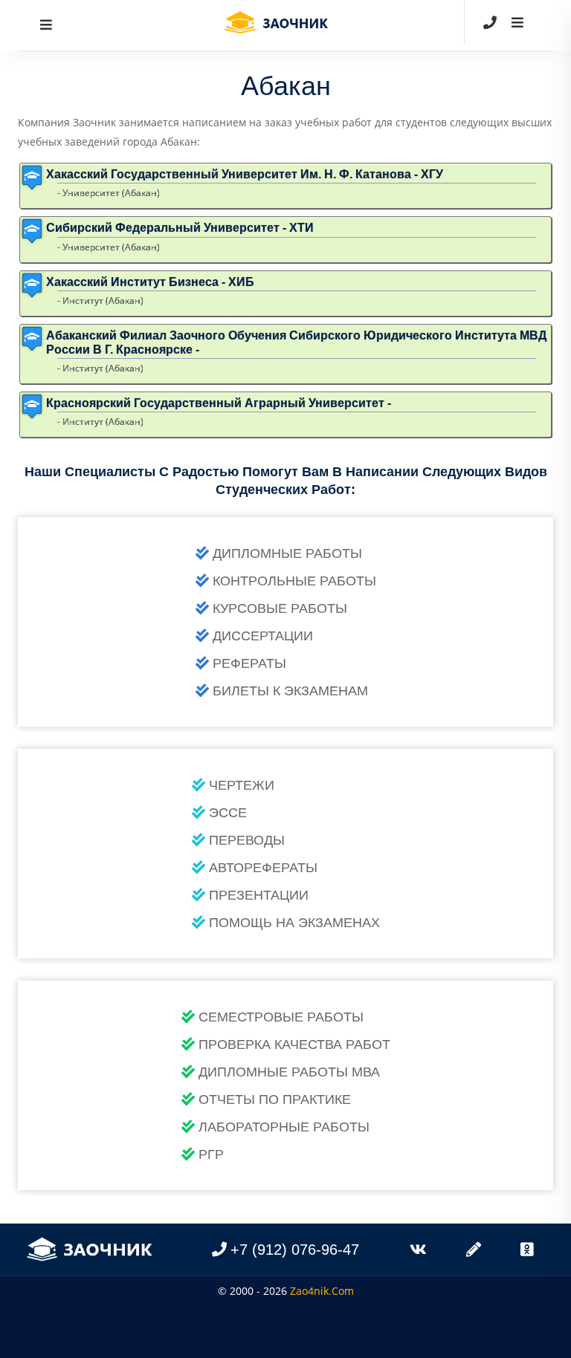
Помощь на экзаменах (294, 922)
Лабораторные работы (284, 1127)
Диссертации (263, 635)
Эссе (228, 812)
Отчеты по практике (275, 1099)
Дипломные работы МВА (289, 1072)
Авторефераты (263, 867)
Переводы (247, 840)
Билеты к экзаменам (290, 690)
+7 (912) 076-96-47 (294, 1249)
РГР (211, 1154)
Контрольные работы (294, 581)
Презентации (259, 895)
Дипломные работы (287, 553)
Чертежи (241, 785)
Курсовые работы (280, 608)
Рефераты (249, 663)
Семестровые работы (281, 1017)
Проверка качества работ (294, 1044)
